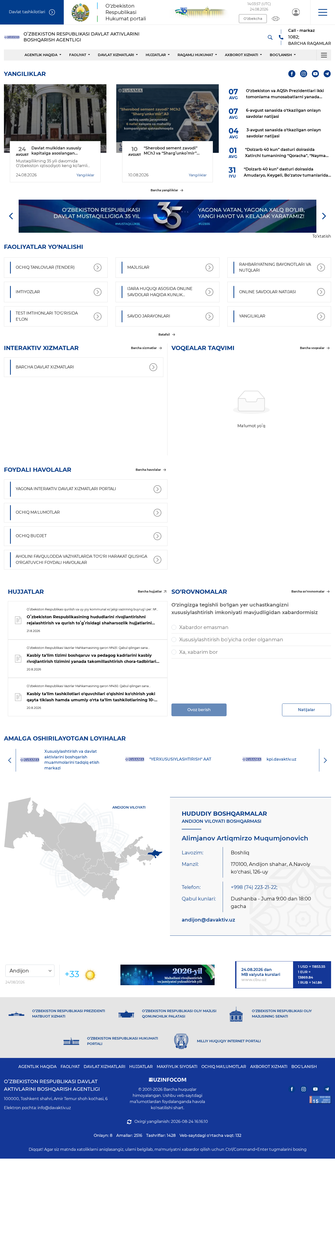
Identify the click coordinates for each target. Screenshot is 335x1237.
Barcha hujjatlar (150, 591)
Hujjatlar (156, 55)
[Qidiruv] (270, 37)
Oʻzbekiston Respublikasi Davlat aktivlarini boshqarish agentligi (52, 1085)
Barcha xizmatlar (144, 348)
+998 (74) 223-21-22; (254, 887)
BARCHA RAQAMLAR (309, 43)
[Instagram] (303, 73)
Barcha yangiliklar (164, 190)
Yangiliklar (85, 175)
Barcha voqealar (312, 348)
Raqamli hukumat (195, 55)
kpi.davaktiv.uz (192, 759)
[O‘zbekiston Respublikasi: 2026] (167, 975)
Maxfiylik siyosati (177, 1066)
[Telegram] (327, 73)
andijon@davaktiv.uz (208, 920)
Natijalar (306, 709)
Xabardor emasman (204, 627)
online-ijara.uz (294, 759)
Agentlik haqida (41, 55)
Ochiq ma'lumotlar (223, 1066)
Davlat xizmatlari (116, 55)
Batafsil (164, 334)
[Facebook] (292, 73)
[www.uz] (320, 1100)
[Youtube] (315, 73)
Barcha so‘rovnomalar (307, 591)
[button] (322, 12)
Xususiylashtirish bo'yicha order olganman (231, 640)
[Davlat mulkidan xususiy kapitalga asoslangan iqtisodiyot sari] (55, 118)
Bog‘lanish (281, 55)
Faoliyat (77, 55)
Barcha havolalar (148, 470)
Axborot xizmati (241, 55)
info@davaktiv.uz (54, 1107)
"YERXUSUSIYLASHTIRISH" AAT (91, 759)
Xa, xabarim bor (198, 652)
